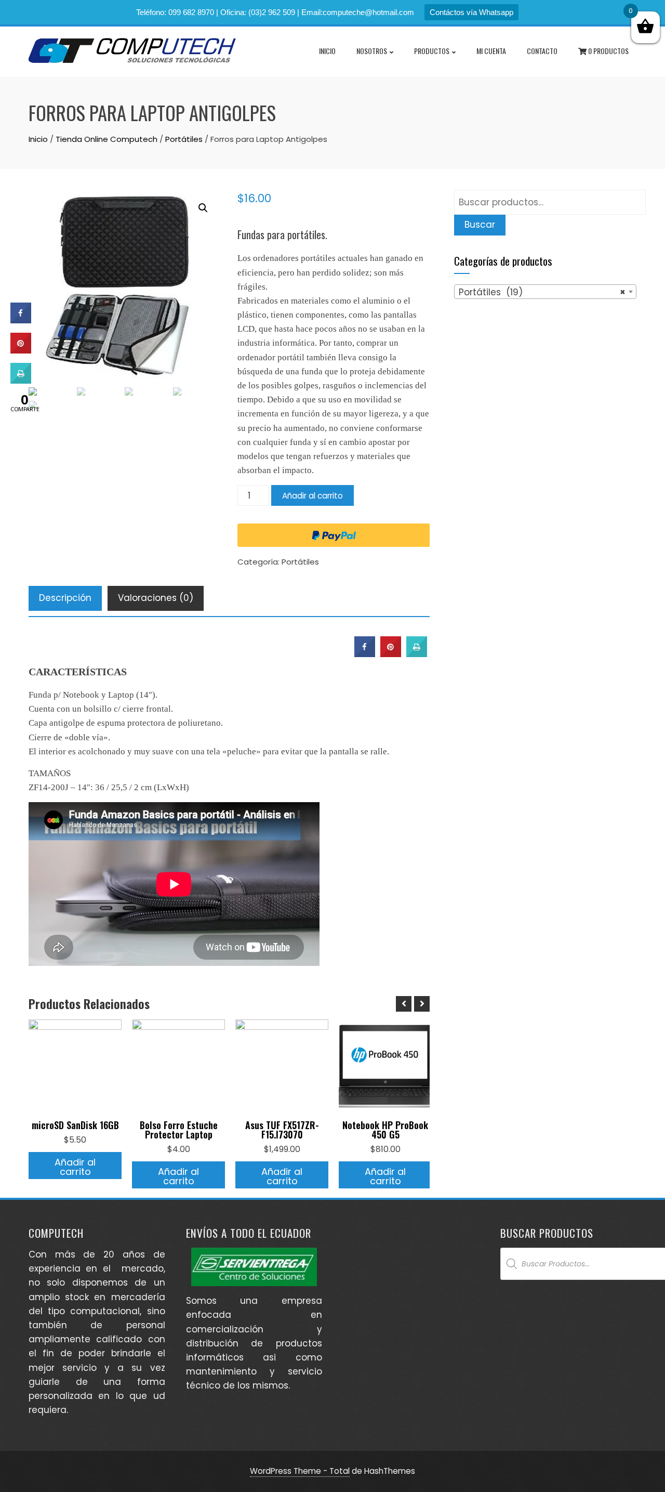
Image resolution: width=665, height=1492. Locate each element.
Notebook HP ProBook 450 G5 (385, 1129)
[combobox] (545, 291)
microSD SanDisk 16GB (75, 1125)
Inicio (327, 50)
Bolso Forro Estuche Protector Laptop (179, 1129)
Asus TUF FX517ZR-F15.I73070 (282, 1129)
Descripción (65, 598)
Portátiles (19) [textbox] (542, 292)
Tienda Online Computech (106, 139)
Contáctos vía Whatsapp (471, 12)
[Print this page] (416, 654)
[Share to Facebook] (364, 654)
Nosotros (371, 50)
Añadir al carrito (312, 495)
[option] (75, 1099)
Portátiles (184, 139)
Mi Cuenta (491, 50)
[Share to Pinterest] (390, 654)
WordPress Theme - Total (300, 1470)
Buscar (479, 224)
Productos (431, 50)
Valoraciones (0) (155, 598)
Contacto (542, 50)
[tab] (65, 598)
